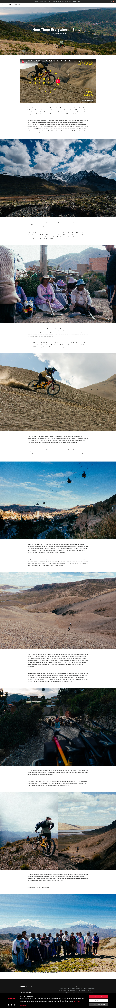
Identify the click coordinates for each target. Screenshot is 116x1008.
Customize (97, 1000)
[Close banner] (111, 995)
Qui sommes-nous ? (92, 988)
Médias (89, 990)
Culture (60, 990)
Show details (23, 1005)
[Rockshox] (41, 1)
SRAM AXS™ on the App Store (81, 988)
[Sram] (37, 1)
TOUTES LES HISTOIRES (14, 4)
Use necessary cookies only (98, 1004)
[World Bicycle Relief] (79, 1)
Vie (3, 4)
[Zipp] (50, 1)
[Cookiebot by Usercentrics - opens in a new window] (11, 1005)
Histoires (61, 988)
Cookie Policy (76, 1001)
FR (114, 1)
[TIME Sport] (59, 1)
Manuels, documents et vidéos (69, 992)
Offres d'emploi (91, 992)
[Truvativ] (46, 1)
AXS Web (77, 992)
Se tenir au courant (26, 992)
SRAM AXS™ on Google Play (81, 990)
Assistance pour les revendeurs (69, 990)
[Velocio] (70, 1)
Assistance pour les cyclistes (69, 988)
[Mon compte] (111, 1)
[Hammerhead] (65, 1)
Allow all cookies (99, 996)
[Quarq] (55, 1)
